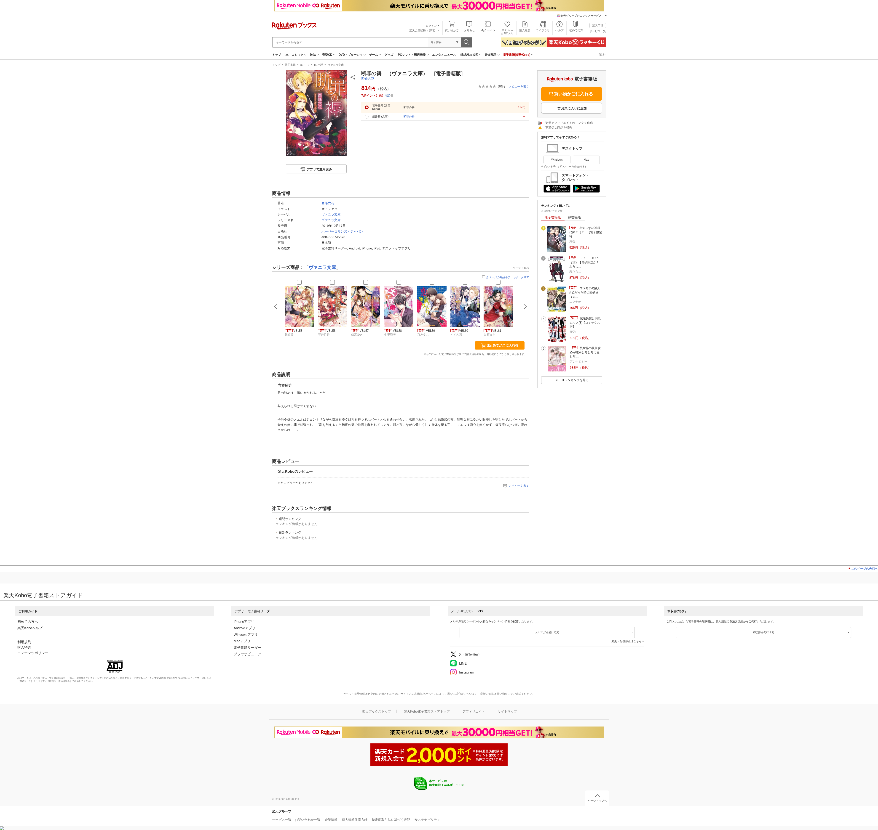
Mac (586, 159)
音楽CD (327, 54)
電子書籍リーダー (247, 648)
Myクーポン (488, 30)
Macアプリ (242, 641)
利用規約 (24, 642)
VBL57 (364, 330)
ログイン (431, 25)
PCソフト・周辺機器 (412, 54)
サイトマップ (507, 711)
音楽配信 (491, 54)
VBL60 (463, 330)
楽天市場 (597, 25)
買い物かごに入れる (573, 93)
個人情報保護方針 (354, 820)
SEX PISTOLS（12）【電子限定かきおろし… (584, 262)
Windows (557, 159)
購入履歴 (524, 30)
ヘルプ (559, 30)
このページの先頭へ (864, 568)
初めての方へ (27, 621)
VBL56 (331, 330)
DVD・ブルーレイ (351, 54)
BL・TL (304, 64)
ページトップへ (597, 800)
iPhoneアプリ (244, 621)
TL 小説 (318, 64)
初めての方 (576, 30)
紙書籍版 (574, 217)
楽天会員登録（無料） (423, 30)
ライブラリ (543, 30)
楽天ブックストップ (376, 711)
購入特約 (24, 647)
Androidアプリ (244, 628)
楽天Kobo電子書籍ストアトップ (427, 711)
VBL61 (496, 330)
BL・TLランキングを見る (572, 380)
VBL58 (397, 330)
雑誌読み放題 (469, 54)
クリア (525, 277)
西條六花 (367, 78)
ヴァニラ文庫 (335, 64)
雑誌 (313, 54)
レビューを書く (518, 86)
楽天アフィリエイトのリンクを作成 (569, 123)
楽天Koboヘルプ (29, 628)
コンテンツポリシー (32, 653)
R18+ (602, 54)
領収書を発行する (763, 632)
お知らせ (469, 30)
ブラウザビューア (247, 654)
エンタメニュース (444, 54)
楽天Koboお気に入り (507, 31)
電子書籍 (290, 64)
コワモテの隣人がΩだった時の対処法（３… (584, 292)
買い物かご (452, 30)
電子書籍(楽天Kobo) (516, 54)
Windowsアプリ (246, 634)
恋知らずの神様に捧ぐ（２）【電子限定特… (585, 232)
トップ (276, 54)
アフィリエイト (474, 711)
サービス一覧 (597, 31)
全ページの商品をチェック (502, 277)
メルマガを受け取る (547, 632)
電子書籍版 (553, 217)
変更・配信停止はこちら (626, 641)
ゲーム (373, 54)
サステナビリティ (427, 820)
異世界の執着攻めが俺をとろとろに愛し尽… (585, 352)
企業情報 (331, 820)
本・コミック (294, 54)
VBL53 (297, 330)
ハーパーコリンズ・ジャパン (342, 231)
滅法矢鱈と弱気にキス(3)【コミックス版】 (585, 323)
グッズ (388, 54)
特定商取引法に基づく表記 (391, 820)
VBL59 (430, 330)
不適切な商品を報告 (558, 127)
